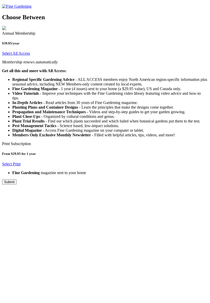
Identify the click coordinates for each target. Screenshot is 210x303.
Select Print (11, 164)
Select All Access (16, 53)
